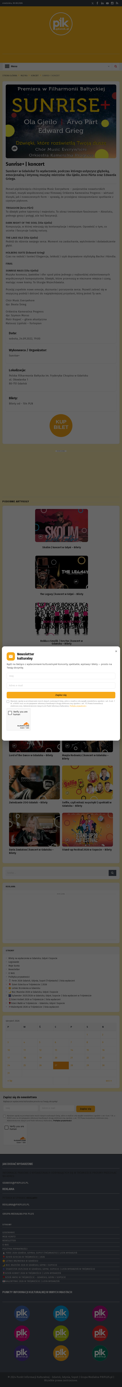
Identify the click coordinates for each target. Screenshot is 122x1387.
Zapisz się (61, 695)
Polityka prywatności (78, 706)
